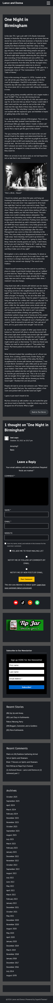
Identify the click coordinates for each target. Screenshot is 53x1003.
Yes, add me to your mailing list (27, 551)
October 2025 (11, 797)
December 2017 (12, 963)
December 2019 (12, 946)
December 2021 (12, 907)
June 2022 (10, 882)
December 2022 (12, 856)
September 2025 (12, 801)
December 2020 (12, 920)
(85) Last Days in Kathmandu (17, 717)
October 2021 (11, 912)
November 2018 (12, 954)
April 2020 (10, 937)
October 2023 (11, 826)
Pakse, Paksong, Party (14, 721)
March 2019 (11, 950)
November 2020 (12, 924)
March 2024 (11, 809)
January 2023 (11, 852)
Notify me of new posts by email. (26, 572)
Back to (39, 412)
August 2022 (11, 873)
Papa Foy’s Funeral (25, 766)
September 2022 (12, 869)
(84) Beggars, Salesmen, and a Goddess (21, 726)
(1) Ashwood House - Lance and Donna (21, 770)
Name (8, 510)
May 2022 (10, 886)
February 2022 (12, 899)
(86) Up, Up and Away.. (15, 713)
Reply (12, 450)
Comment (10, 476)
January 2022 (11, 903)
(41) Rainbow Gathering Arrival (26, 754)
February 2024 (12, 814)
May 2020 (10, 933)
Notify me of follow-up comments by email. (26, 561)
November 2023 (12, 822)
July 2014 (10, 971)
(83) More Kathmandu (14, 730)
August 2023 (11, 835)
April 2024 (10, 805)
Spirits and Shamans (20, 758)
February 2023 (12, 848)
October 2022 (11, 865)
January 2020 (11, 941)
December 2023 (12, 818)
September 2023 (12, 831)
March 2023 (11, 843)
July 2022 (10, 877)
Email (8, 521)
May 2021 (10, 916)
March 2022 (11, 894)
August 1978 (11, 975)
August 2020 (11, 928)
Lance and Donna (13, 3)
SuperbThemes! (41, 999)
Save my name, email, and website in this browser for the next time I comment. (26, 545)
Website (8, 533)
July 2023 (10, 839)
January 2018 (11, 958)
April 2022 (10, 890)
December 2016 (12, 967)
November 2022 (12, 860)
